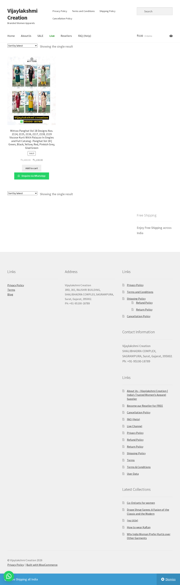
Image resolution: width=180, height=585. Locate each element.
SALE (40, 36)
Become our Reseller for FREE (145, 405)
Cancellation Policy (62, 18)
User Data (133, 473)
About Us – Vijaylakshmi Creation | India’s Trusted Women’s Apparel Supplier (147, 395)
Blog (10, 294)
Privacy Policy (60, 11)
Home (11, 36)
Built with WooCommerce (41, 565)
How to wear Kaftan (138, 527)
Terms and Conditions (83, 11)
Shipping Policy (107, 11)
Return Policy (144, 309)
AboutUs (26, 36)
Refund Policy (144, 302)
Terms (11, 290)
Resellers (66, 36)
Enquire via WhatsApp (33, 175)
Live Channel (134, 426)
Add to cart (31, 168)
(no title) (132, 520)
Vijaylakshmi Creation (22, 14)
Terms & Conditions (139, 467)
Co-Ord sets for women (141, 502)
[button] (9, 576)
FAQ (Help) (84, 36)
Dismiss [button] (170, 579)
